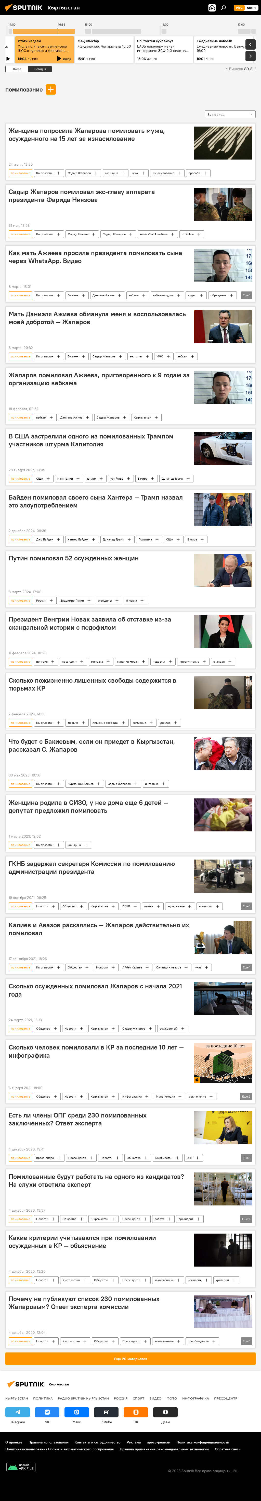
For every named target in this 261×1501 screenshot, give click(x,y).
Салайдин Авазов (168, 967)
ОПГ (189, 1158)
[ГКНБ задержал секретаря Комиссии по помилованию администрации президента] (223, 876)
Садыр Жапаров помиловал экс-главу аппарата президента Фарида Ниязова (82, 196)
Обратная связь (227, 1449)
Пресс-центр (77, 1158)
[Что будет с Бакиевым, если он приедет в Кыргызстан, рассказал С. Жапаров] (223, 753)
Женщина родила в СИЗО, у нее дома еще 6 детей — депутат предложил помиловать (88, 806)
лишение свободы (105, 723)
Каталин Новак (127, 661)
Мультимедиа (165, 1096)
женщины (105, 600)
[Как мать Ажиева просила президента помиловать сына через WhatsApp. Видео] (223, 265)
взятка (148, 906)
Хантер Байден (78, 539)
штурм (91, 478)
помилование (24, 89)
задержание (176, 906)
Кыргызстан (45, 173)
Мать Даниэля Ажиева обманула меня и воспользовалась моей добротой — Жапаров (97, 318)
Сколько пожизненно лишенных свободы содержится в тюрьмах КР (92, 684)
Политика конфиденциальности (203, 1442)
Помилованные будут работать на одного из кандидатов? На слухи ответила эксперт (96, 1180)
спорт (138, 1398)
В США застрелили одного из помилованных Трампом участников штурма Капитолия (91, 440)
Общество (69, 906)
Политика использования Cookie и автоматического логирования (59, 1449)
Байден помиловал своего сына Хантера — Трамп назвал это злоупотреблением (96, 501)
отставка (97, 661)
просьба (194, 173)
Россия (41, 600)
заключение (197, 1096)
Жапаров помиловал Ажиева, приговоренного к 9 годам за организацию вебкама (99, 379)
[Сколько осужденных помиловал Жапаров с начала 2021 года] (223, 998)
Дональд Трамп (172, 478)
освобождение (198, 1341)
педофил (159, 661)
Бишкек (73, 295)
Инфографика (132, 1096)
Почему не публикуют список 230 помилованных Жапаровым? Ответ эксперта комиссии (84, 1303)
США (39, 478)
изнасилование (163, 173)
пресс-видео (45, 1158)
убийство (116, 478)
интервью (152, 784)
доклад (165, 723)
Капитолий (65, 478)
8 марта (131, 600)
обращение (218, 295)
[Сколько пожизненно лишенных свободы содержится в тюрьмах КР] (223, 692)
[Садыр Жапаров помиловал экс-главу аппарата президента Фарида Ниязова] (223, 204)
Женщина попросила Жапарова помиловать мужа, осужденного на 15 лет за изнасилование (87, 135)
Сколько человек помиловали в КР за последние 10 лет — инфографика (96, 1051)
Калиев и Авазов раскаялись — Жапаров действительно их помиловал (99, 929)
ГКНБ (126, 906)
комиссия (139, 723)
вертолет (136, 356)
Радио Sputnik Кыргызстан (83, 1398)
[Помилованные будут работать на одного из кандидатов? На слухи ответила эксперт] (223, 1188)
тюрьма (73, 723)
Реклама (134, 1442)
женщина (111, 173)
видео (192, 295)
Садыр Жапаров (79, 173)
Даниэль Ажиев (103, 295)
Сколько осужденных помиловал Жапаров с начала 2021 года (95, 990)
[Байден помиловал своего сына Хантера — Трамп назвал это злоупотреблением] (223, 509)
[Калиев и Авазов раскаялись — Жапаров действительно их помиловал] (223, 937)
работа (159, 1219)
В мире (142, 478)
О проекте (13, 1442)
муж (135, 173)
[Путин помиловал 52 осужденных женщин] (223, 570)
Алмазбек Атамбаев (153, 234)
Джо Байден (44, 539)
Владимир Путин (72, 600)
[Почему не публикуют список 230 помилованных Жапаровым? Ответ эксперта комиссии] (223, 1311)
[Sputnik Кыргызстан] (25, 12)
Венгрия (42, 661)
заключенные (164, 1280)
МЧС (159, 356)
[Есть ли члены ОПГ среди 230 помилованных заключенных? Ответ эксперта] (223, 1127)
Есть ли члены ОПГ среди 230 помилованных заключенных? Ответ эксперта (78, 1119)
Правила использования (49, 1442)
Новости (42, 906)
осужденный (169, 1028)
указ (198, 967)
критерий (222, 1280)
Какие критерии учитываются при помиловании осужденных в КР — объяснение (82, 1242)
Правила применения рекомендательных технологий (164, 1449)
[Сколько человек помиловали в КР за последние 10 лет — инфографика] (223, 1063)
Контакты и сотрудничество (98, 1442)
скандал (219, 661)
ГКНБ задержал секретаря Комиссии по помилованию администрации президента (92, 868)
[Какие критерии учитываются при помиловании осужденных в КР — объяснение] (223, 1250)
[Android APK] (21, 1467)
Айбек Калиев (132, 967)
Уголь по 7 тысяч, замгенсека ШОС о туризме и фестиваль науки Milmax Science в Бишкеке (42, 53)
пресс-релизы (159, 1442)
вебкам (134, 295)
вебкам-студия (163, 295)
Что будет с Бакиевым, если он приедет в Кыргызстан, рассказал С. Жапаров (92, 745)
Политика (145, 539)
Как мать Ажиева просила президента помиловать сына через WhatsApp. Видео (95, 257)
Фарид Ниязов (78, 234)
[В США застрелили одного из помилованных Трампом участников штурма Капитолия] (223, 448)
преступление (189, 661)
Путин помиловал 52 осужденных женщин (74, 558)
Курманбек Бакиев (81, 784)
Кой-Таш (188, 234)
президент (69, 661)
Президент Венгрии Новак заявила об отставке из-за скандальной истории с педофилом (90, 623)
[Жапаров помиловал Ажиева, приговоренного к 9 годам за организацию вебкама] (223, 387)
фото (172, 1398)
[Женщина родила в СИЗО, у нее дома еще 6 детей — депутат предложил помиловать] (223, 814)
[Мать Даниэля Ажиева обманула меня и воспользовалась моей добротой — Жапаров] (223, 326)
